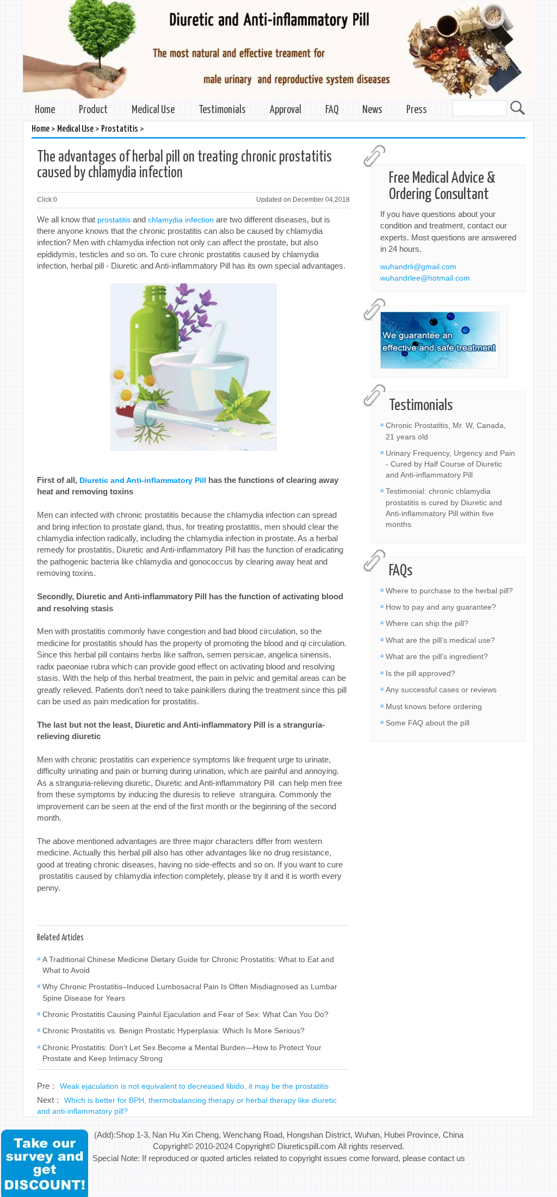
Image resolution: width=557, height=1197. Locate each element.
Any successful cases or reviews (441, 689)
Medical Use (153, 110)
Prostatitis (119, 129)
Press (416, 110)
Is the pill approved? (420, 673)
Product (93, 110)
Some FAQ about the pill (427, 722)
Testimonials (222, 110)
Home (45, 110)
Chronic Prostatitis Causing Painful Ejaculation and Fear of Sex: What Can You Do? (185, 1014)
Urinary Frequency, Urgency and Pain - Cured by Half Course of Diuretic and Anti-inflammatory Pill (450, 464)
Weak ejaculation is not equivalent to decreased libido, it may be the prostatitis (194, 1086)
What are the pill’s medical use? (440, 640)
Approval (285, 110)
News (372, 110)
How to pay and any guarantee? (441, 607)
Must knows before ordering (434, 706)
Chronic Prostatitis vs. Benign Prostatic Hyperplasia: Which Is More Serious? (173, 1030)
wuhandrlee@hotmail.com (425, 278)
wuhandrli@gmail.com (418, 266)
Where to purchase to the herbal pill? (449, 590)
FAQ (331, 110)
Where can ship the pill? (427, 623)
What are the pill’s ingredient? (437, 656)
